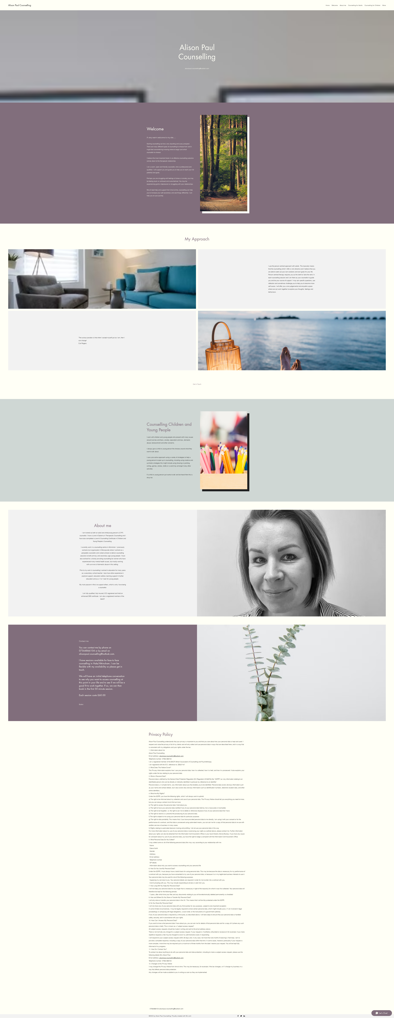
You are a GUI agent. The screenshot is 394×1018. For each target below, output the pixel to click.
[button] (81, 704)
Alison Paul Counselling (19, 5)
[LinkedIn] (244, 1016)
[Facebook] (238, 1016)
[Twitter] (241, 1016)
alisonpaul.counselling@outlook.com (197, 68)
